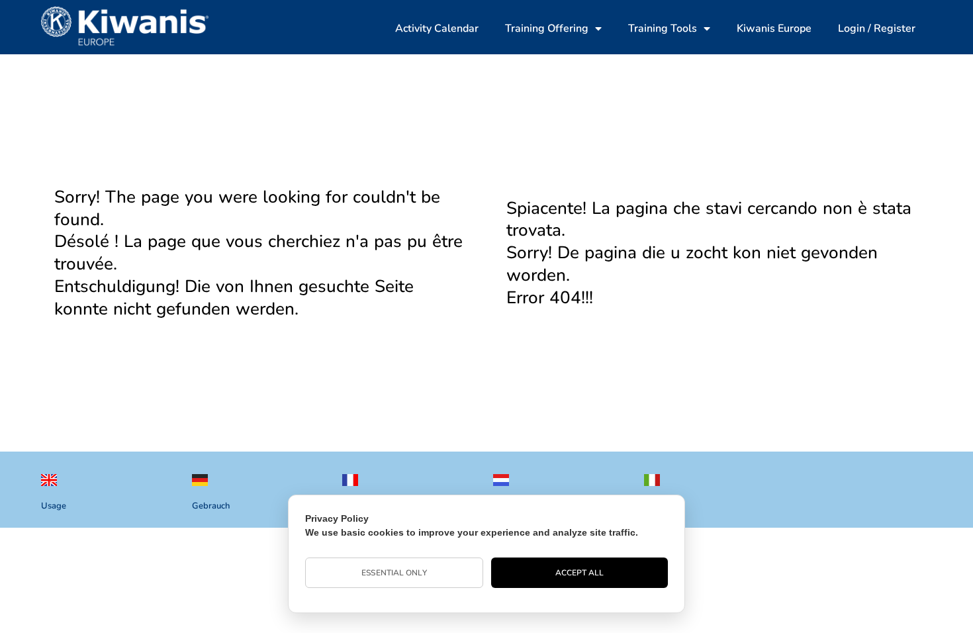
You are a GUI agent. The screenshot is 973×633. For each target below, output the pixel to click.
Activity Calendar (437, 28)
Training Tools (662, 28)
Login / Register (876, 28)
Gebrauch (211, 506)
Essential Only (393, 572)
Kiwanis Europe (774, 28)
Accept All (579, 572)
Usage (53, 506)
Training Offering (546, 28)
